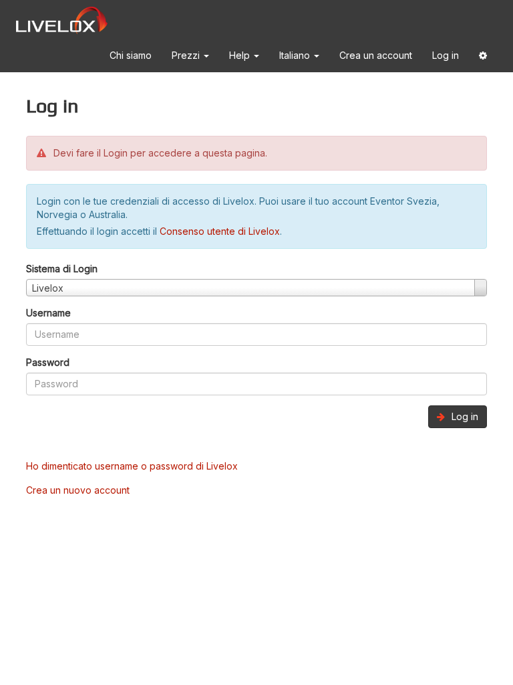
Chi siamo (131, 55)
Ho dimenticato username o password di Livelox (132, 466)
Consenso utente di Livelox (220, 231)
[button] (483, 57)
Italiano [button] (296, 55)
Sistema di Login (62, 268)
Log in (445, 55)
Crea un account (375, 55)
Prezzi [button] (187, 55)
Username (48, 312)
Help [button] (240, 55)
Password (47, 362)
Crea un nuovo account (78, 490)
